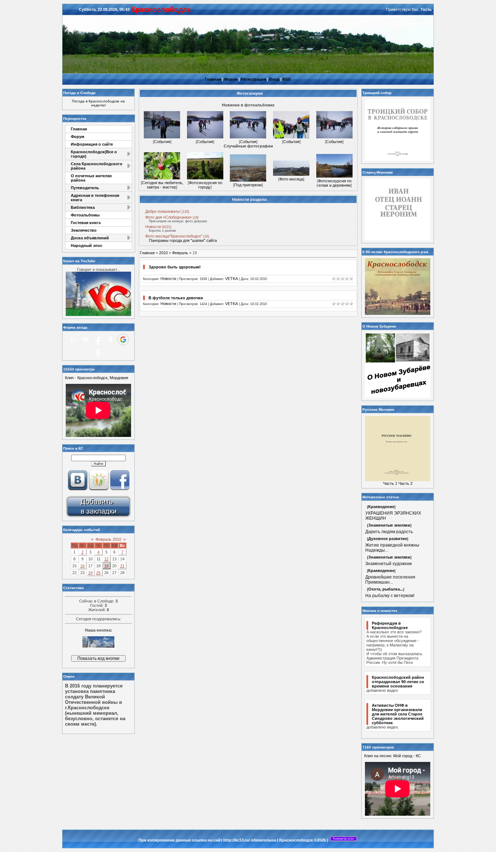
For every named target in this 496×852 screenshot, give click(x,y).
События (162, 141)
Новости (153, 226)
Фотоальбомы (85, 215)
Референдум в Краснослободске (390, 625)
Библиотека (83, 207)
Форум (230, 79)
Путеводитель (85, 188)
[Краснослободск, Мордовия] (98, 517)
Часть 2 (405, 483)
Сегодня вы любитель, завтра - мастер (162, 184)
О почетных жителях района (91, 178)
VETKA (231, 278)
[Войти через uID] (73, 339)
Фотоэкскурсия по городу (205, 184)
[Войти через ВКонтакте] (85, 339)
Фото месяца (291, 179)
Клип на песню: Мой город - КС (392, 756)
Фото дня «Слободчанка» (168, 217)
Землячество (84, 230)
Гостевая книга (86, 222)
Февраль (180, 253)
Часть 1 (390, 483)
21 (122, 566)
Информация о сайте (92, 144)
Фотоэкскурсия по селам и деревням (334, 183)
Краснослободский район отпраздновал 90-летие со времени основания (398, 681)
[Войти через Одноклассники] (98, 352)
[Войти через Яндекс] (110, 339)
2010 (163, 253)
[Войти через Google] (123, 339)
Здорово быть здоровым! (175, 267)
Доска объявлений (90, 238)
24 (90, 573)
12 (106, 559)
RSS (286, 79)
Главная (213, 79)
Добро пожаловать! (162, 211)
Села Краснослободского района (96, 166)
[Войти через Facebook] (98, 339)
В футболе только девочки (176, 298)
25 (98, 573)
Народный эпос (86, 245)
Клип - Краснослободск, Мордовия (96, 378)
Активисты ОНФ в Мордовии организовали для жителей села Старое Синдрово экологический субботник (398, 714)
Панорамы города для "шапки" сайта (183, 240)
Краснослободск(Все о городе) (94, 154)
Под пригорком (248, 185)
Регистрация (253, 79)
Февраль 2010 (108, 539)
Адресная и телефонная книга (95, 197)
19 (106, 566)
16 (82, 566)
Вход (274, 79)
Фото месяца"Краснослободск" (173, 236)
